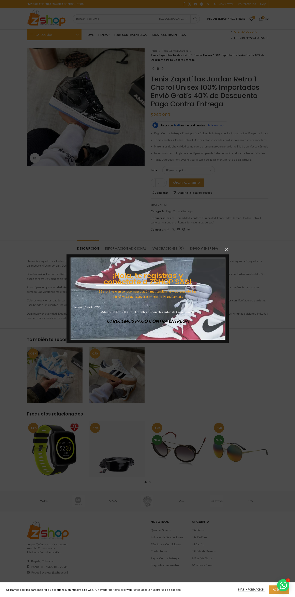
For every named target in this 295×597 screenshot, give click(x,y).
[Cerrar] (227, 249)
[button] (283, 585)
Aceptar (279, 589)
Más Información (251, 589)
